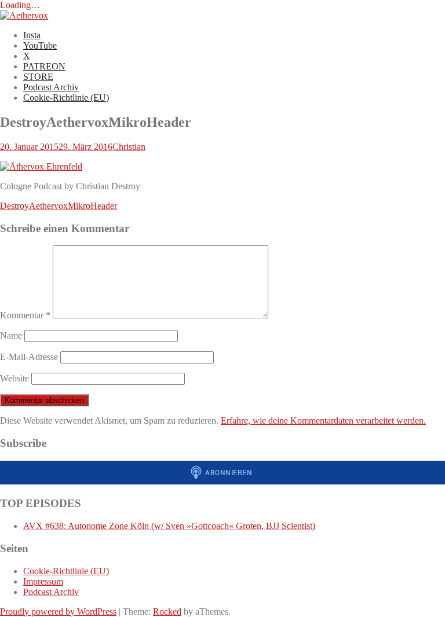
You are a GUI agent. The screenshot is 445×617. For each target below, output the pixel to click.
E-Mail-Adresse (29, 357)
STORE (38, 77)
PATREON (44, 66)
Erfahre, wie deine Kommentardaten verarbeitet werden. (323, 420)
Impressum (43, 581)
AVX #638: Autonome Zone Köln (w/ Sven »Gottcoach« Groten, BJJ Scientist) (169, 526)
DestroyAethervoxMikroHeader (58, 206)
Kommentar (25, 315)
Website (14, 378)
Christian (128, 147)
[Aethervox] (24, 15)
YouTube (40, 45)
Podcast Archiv (51, 87)
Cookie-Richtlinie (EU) (66, 97)
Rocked (167, 611)
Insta (32, 35)
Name (11, 335)
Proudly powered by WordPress (58, 611)
